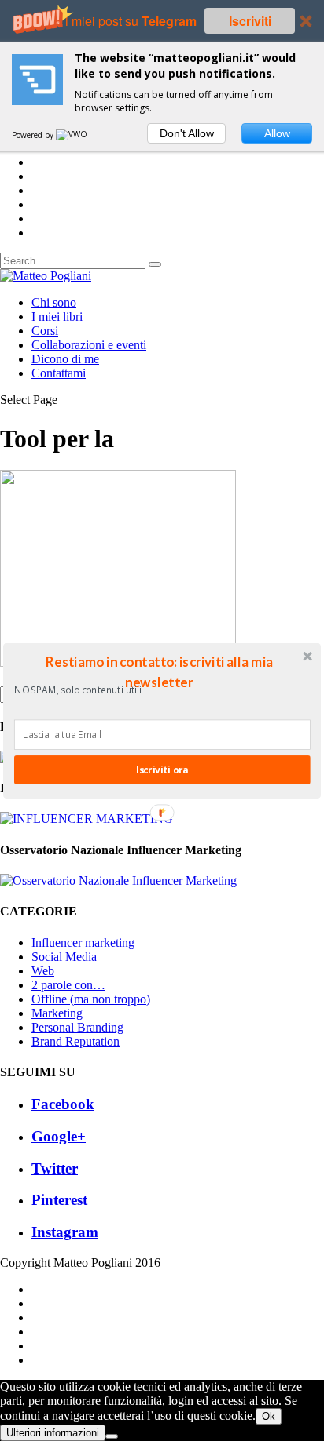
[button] (159, 671)
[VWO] (72, 134)
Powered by (34, 134)
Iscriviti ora (162, 769)
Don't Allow (187, 133)
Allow (277, 133)
